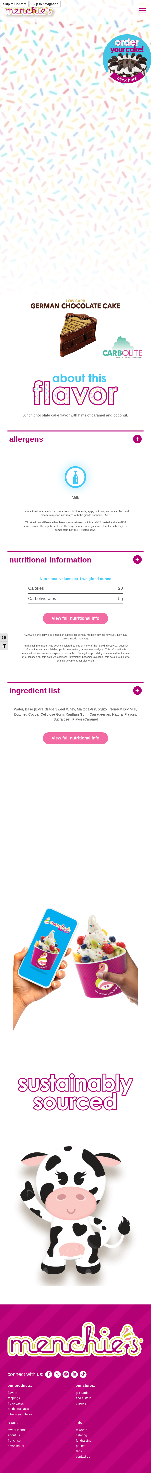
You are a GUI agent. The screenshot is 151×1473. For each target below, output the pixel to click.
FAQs (79, 1451)
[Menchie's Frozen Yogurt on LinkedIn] (74, 1374)
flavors (12, 1392)
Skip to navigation (44, 4)
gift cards (82, 1392)
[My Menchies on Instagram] (66, 1374)
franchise (14, 1440)
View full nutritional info (75, 618)
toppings (14, 1398)
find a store (83, 1398)
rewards (81, 1430)
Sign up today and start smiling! (76, 872)
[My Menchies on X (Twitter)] (57, 1374)
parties (80, 1446)
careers (81, 1403)
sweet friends (17, 1430)
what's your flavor (20, 1414)
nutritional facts (18, 1408)
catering (81, 1435)
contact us (83, 1456)
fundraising (83, 1440)
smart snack (16, 1446)
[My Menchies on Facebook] (48, 1374)
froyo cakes (16, 1403)
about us (14, 1435)
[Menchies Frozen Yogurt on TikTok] (83, 1374)
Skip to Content (14, 4)
